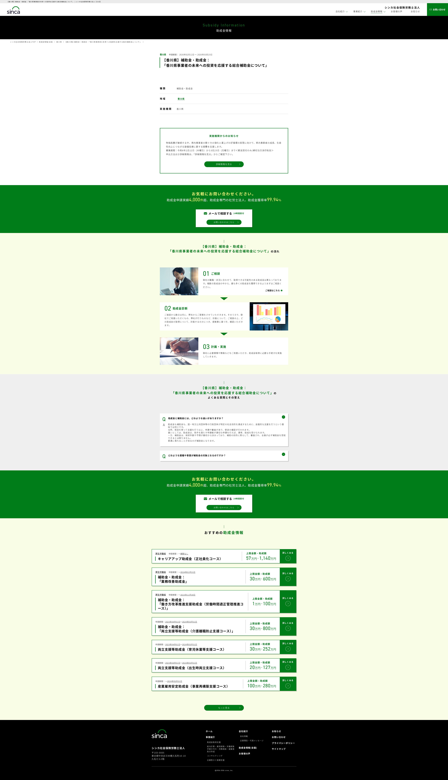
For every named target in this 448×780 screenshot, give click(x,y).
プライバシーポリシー (283, 743)
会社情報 (244, 736)
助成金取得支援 (214, 742)
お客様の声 (396, 11)
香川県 (59, 42)
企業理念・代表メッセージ (252, 740)
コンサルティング (215, 755)
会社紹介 (243, 731)
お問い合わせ (279, 737)
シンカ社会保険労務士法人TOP (23, 42)
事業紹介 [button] (357, 11)
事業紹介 (210, 737)
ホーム (209, 731)
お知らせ (415, 11)
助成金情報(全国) (46, 42)
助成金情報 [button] (376, 11)
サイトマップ (279, 749)
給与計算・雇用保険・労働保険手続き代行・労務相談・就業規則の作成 (220, 749)
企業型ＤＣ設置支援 (216, 760)
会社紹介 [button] (340, 11)
